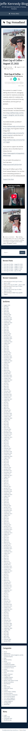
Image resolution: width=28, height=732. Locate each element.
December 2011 (8, 585)
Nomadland (6, 240)
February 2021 (7, 410)
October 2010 (7, 607)
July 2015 (6, 517)
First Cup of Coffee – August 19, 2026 (13, 266)
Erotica (5, 669)
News (5, 685)
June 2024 (6, 346)
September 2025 (8, 322)
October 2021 (7, 397)
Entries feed (7, 717)
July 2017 (6, 478)
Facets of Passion (8, 674)
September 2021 (8, 399)
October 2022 (7, 378)
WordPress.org (7, 720)
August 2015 (7, 515)
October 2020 (7, 416)
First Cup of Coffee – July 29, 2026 (12, 270)
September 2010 (8, 609)
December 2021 (8, 394)
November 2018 (8, 453)
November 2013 (8, 548)
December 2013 (8, 547)
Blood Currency (8, 660)
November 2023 (8, 357)
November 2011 (8, 587)
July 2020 (6, 421)
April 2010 (6, 617)
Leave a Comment (9, 237)
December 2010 (8, 604)
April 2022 (6, 388)
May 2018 (6, 462)
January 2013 (7, 564)
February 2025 (7, 334)
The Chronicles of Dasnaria (10, 695)
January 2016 (7, 507)
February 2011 (7, 601)
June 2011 (6, 595)
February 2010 (7, 620)
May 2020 (6, 424)
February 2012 (7, 582)
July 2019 (6, 440)
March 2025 (7, 332)
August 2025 (7, 324)
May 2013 (6, 558)
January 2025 (7, 335)
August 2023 (7, 362)
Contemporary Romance (10, 666)
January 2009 (7, 641)
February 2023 (7, 372)
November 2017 (8, 472)
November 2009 (8, 625)
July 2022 (6, 383)
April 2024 (6, 349)
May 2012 (6, 577)
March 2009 (7, 637)
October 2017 (7, 474)
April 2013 (6, 560)
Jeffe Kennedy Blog (14, 3)
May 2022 (6, 386)
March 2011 (7, 599)
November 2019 (8, 434)
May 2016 (6, 501)
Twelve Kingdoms (8, 701)
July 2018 (6, 459)
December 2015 (8, 509)
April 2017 (6, 483)
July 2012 (6, 574)
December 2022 (8, 375)
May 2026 (6, 310)
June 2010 (6, 614)
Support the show (8, 179)
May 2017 (6, 482)
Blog (7, 68)
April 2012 (6, 579)
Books (5, 661)
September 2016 (8, 494)
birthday (20, 237)
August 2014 (7, 534)
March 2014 (7, 542)
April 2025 (6, 330)
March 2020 (7, 427)
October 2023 (7, 359)
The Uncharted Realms (9, 699)
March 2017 (7, 485)
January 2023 (7, 373)
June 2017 (6, 480)
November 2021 (8, 396)
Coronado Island (7, 238)
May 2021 (6, 405)
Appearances (7, 653)
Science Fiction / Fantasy (10, 691)
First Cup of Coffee (16, 238)
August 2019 (7, 439)
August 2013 (7, 553)
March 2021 (7, 408)
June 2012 (6, 575)
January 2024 (7, 354)
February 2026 (7, 314)
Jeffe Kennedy (8, 67)
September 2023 (8, 361)
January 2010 (7, 622)
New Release (7, 683)
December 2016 (8, 489)
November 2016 (8, 491)
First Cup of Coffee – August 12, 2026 (13, 267)
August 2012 (7, 572)
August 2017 (7, 477)
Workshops (7, 704)
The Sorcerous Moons (9, 696)
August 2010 (7, 610)
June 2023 (6, 365)
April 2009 (6, 636)
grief (23, 238)
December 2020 (8, 413)
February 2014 (7, 544)
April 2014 (6, 540)
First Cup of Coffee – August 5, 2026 (13, 269)
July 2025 (6, 326)
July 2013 (6, 555)
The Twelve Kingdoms (9, 698)
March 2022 (7, 389)
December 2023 (8, 356)
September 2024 (8, 342)
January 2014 (7, 545)
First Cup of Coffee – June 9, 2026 (16, 284)
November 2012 (8, 567)
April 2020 (6, 426)
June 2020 (6, 423)
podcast (11, 240)
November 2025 (8, 319)
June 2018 (6, 461)
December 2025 (8, 318)
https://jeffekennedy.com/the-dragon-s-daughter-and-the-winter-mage (13, 115)
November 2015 (8, 510)
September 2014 (8, 533)
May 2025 (6, 329)
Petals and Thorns (8, 688)
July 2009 (6, 631)
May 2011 (6, 596)
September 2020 (8, 418)
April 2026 (6, 311)
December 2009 (8, 623)
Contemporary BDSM (9, 664)
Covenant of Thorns (9, 667)
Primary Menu (15, 13)
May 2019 (6, 443)
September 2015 (8, 513)
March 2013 (7, 561)
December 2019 (8, 432)
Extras (5, 672)
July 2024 (6, 345)
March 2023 (7, 370)
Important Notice (8, 679)
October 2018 (7, 454)
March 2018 (7, 466)
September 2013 (8, 552)
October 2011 (7, 588)
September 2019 (8, 437)
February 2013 (7, 563)
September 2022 (8, 380)
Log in (5, 715)
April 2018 (6, 464)
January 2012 (7, 583)
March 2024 (7, 351)
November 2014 (8, 529)
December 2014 (8, 528)
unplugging (9, 243)
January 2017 (7, 488)
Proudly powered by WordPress (10, 730)
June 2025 (6, 327)
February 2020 (7, 429)
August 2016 (7, 496)
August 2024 (7, 343)
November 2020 (8, 415)
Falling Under (7, 675)
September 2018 (8, 456)
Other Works (7, 687)
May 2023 (6, 367)
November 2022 (8, 376)
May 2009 (6, 634)
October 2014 (7, 531)
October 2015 (7, 512)
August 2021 (7, 400)
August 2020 (7, 419)
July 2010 (6, 612)
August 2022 (7, 381)
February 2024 (7, 353)
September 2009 (8, 628)
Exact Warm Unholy (8, 671)
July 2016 (6, 497)
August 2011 (7, 591)
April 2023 (6, 369)
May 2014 (6, 539)
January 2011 (7, 603)
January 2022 (7, 392)
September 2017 (8, 475)
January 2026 (7, 316)
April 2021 (6, 407)
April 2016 (6, 502)
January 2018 (7, 469)
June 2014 (6, 537)
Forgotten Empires (8, 677)
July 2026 (6, 306)
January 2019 (7, 450)
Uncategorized (7, 703)
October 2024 (7, 340)
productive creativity (19, 240)
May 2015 (6, 520)
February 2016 (7, 505)
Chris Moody (7, 289)
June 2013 (6, 556)
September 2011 (8, 590)
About (5, 652)
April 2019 (6, 445)
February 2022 (7, 391)
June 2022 (6, 384)
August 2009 (7, 630)
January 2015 (7, 526)
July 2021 (6, 402)
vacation (15, 243)
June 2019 (6, 442)
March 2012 (7, 580)
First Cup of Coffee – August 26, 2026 (13, 264)
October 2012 (7, 569)
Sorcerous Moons (8, 693)
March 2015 (7, 523)
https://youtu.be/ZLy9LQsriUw (12, 164)
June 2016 (6, 499)
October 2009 (7, 626)
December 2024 (8, 337)
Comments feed (8, 718)
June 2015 (6, 518)
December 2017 (8, 470)
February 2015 (7, 525)
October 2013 (7, 550)
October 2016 (7, 493)
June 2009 (6, 633)
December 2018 (8, 451)
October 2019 (7, 435)
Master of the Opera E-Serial (11, 680)
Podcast (11, 68)
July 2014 (6, 536)
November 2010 (8, 606)
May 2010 (6, 615)
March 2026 (7, 313)
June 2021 (6, 404)
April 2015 (6, 521)
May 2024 (6, 348)
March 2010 (7, 618)
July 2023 (6, 364)
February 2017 (7, 486)
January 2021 (7, 412)
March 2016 (7, 504)
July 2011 (6, 593)
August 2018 (7, 458)
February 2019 (7, 448)
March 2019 (7, 446)
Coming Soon (7, 663)
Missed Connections (9, 682)
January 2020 (7, 431)
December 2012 (8, 566)
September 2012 (8, 571)
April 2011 (6, 598)
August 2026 (7, 305)
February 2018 (7, 467)
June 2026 (6, 308)
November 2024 (8, 338)
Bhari (24, 730)
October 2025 (7, 321)
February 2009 (7, 639)
